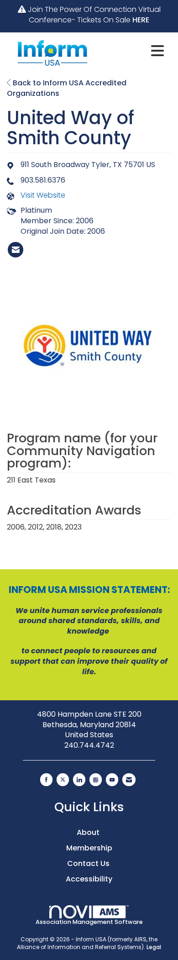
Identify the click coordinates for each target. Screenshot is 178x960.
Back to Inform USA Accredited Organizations (66, 88)
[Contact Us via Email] (129, 779)
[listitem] (15, 249)
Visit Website (43, 195)
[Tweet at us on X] (63, 779)
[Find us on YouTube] (112, 779)
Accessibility (89, 879)
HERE (140, 20)
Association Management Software (89, 922)
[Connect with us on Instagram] (95, 779)
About (89, 832)
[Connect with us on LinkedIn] (79, 779)
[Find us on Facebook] (46, 779)
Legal (154, 947)
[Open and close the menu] (133, 51)
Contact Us (89, 863)
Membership (89, 848)
